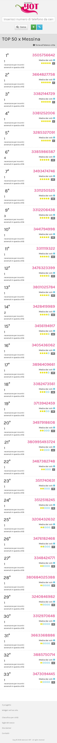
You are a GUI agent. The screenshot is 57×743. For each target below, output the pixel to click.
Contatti (5, 733)
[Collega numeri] (39, 27)
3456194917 (45, 325)
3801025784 (44, 287)
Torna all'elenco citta (45, 45)
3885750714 (44, 654)
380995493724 (41, 441)
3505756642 (43, 55)
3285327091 (44, 132)
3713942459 (44, 403)
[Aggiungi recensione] (33, 27)
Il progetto (6, 705)
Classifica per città (10, 717)
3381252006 (43, 113)
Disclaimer (6, 728)
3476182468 (44, 538)
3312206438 (44, 209)
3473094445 (44, 673)
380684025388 (40, 577)
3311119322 (45, 248)
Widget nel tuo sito (10, 710)
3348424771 (44, 557)
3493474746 (44, 171)
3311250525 (44, 190)
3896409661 (43, 364)
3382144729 (44, 93)
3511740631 (45, 480)
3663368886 (43, 635)
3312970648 (44, 615)
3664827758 (43, 74)
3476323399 (43, 267)
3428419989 (44, 306)
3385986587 (43, 151)
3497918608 (44, 422)
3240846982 (43, 596)
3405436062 (43, 345)
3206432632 (43, 519)
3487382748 (43, 461)
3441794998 (44, 229)
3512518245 (44, 499)
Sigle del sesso (8, 723)
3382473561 (44, 383)
